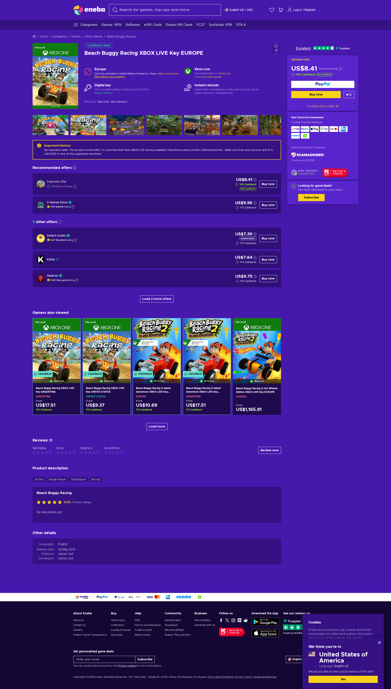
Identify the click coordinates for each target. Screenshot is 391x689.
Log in (297, 10)
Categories (59, 36)
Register (310, 10)
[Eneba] (89, 10)
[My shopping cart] (280, 10)
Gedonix (52, 275)
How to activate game (148, 625)
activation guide (211, 77)
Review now (269, 450)
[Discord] (239, 620)
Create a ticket (143, 630)
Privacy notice (127, 666)
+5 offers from (323, 106)
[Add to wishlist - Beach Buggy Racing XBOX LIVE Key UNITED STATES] (124, 324)
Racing (95, 479)
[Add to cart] (349, 94)
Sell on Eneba (202, 620)
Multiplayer (78, 479)
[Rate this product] (50, 502)
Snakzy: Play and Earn (178, 635)
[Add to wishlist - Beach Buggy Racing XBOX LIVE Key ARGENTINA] (73, 324)
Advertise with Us (204, 625)
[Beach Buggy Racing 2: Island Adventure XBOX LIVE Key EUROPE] (157, 345)
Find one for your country (109, 77)
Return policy (142, 635)
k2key (51, 259)
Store (44, 36)
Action (39, 479)
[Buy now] (322, 84)
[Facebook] (221, 620)
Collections (117, 625)
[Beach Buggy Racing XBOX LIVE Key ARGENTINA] (56, 345)
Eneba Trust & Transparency (90, 635)
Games (76, 36)
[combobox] (165, 9)
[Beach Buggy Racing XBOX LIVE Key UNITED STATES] (107, 345)
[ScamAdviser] (307, 155)
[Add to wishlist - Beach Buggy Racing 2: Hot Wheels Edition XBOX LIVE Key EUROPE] (274, 324)
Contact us (79, 625)
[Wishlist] (271, 10)
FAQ (137, 620)
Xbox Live (225, 73)
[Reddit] (246, 620)
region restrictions (168, 73)
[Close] (379, 642)
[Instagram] (233, 620)
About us (78, 620)
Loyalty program (121, 630)
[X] (227, 620)
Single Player (57, 479)
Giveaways (171, 625)
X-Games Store (57, 202)
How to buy (118, 620)
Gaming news (173, 620)
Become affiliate (174, 630)
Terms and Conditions (221, 677)
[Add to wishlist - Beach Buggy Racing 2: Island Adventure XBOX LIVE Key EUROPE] (174, 324)
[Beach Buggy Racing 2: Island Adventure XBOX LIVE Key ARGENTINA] (207, 345)
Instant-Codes (56, 235)
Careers (77, 630)
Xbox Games (94, 36)
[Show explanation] (72, 206)
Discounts (117, 635)
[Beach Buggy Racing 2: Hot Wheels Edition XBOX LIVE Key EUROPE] (257, 345)
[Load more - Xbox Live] (187, 72)
